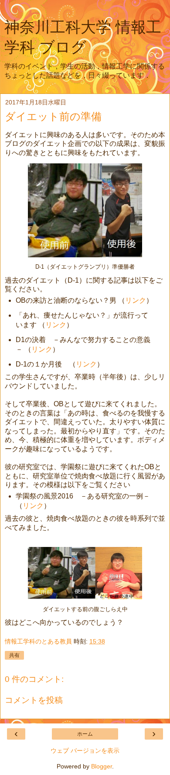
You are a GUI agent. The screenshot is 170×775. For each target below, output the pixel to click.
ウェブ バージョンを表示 (85, 750)
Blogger (101, 766)
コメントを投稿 (34, 700)
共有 (14, 655)
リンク (135, 300)
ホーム (85, 734)
